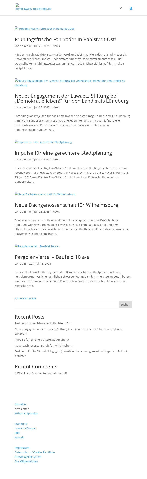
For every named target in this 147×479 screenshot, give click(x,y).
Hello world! (59, 373)
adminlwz (26, 263)
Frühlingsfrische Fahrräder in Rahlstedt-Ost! (65, 39)
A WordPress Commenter (31, 373)
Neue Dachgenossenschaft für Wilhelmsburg (66, 204)
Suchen (125, 304)
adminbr (25, 46)
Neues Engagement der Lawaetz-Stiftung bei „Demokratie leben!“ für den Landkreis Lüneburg (72, 98)
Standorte (21, 424)
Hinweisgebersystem (28, 457)
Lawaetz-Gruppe (25, 428)
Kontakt (19, 437)
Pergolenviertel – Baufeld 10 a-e (52, 256)
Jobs (17, 433)
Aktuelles (20, 404)
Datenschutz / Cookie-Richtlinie (35, 452)
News (56, 46)
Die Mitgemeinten (26, 461)
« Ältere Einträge (25, 298)
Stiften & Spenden (26, 413)
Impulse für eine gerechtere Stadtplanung (63, 152)
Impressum (22, 448)
